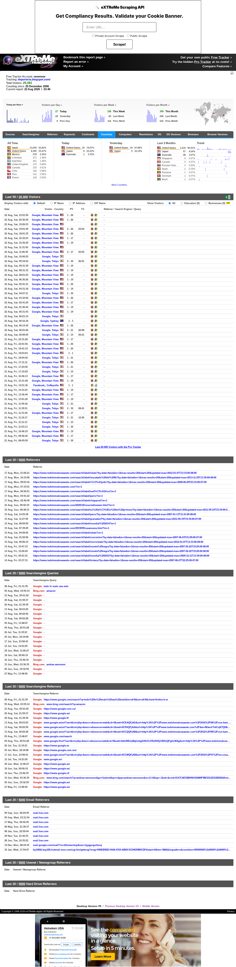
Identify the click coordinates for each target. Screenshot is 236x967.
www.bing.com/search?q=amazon (65, 704)
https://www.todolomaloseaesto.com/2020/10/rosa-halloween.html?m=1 (73, 505)
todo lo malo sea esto (56, 586)
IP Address (78, 203)
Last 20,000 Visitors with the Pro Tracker (118, 447)
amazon (50, 590)
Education (191, 203)
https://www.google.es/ (57, 713)
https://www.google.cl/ (56, 773)
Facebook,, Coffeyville (46, 385)
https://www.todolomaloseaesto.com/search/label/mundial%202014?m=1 (74, 523)
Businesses (216, 203)
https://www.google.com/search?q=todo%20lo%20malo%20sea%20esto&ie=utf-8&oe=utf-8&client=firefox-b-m (106, 699)
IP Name (58, 203)
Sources (10, 134)
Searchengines (30, 134)
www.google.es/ (53, 759)
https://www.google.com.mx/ (60, 750)
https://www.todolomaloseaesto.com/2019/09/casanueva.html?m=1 (71, 528)
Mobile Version (150, 906)
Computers (125, 134)
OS (159, 134)
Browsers (193, 134)
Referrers (52, 134)
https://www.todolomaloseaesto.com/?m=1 (57, 486)
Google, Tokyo (50, 256)
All (173, 203)
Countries (106, 134)
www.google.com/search (58, 736)
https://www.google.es (56, 745)
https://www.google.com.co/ (60, 708)
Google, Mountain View (45, 215)
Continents (88, 134)
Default (40, 203)
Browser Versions (217, 134)
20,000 (23, 197)
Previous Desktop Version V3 (122, 906)
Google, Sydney (49, 321)
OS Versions (173, 134)
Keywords (69, 134)
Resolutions (146, 134)
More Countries (119, 185)
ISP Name (99, 203)
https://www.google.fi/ (56, 718)
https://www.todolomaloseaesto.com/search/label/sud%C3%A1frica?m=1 (74, 491)
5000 (22, 460)
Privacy (231, 911)
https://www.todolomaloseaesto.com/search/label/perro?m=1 (68, 496)
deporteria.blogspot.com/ (34, 79)
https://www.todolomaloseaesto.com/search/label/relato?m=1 (68, 532)
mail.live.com (40, 813)
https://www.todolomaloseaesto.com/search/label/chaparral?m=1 (70, 500)
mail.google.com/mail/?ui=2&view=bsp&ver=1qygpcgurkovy (67, 845)
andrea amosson (55, 664)
